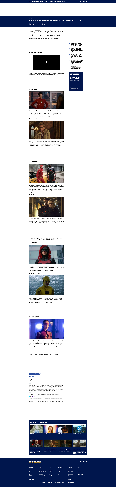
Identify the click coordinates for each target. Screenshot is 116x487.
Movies (45, 1)
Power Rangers (80, 472)
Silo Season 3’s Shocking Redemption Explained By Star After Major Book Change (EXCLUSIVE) (36, 451)
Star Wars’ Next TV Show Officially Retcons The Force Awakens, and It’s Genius (76, 44)
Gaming (51, 1)
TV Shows (30, 18)
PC (58, 474)
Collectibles (59, 1)
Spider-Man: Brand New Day (43, 471)
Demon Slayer (70, 470)
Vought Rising (51, 475)
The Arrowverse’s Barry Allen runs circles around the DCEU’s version (42, 110)
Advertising (50, 482)
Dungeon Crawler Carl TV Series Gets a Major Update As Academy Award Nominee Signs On (77, 50)
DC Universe (37, 30)
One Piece (69, 475)
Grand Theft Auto (80, 474)
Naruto (69, 472)
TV (48, 1)
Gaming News (60, 467)
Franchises (80, 465)
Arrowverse (33, 71)
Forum (63, 1)
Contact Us (44, 482)
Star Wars (79, 470)
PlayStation (60, 472)
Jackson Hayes (32, 23)
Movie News (41, 467)
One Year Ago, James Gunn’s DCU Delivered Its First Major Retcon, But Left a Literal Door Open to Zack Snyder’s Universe (79, 436)
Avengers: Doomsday (42, 475)
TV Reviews (50, 468)
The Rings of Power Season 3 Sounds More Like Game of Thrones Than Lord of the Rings (77, 62)
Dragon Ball (70, 468)
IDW (29, 474)
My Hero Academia (71, 474)
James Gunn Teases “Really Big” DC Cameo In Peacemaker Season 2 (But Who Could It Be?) (49, 239)
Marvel (30, 470)
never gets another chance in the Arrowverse (48, 343)
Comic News (31, 467)
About (55, 482)
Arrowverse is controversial (43, 266)
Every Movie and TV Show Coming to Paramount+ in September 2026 (45, 379)
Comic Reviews (31, 468)
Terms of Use (76, 88)
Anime (54, 1)
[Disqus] (46, 393)
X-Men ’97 (50, 471)
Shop (50, 479)
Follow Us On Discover (34, 373)
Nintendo (59, 470)
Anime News (70, 467)
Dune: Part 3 (41, 474)
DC (29, 471)
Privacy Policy (76, 89)
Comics (41, 1)
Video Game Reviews (61, 468)
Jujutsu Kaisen (70, 471)
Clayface (40, 472)
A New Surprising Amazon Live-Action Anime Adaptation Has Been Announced (36, 436)
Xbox (59, 471)
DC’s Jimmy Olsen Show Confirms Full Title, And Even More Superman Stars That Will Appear (50, 436)
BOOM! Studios (31, 475)
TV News (50, 467)
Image (30, 472)
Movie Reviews (41, 468)
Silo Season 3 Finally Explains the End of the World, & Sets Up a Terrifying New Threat (64, 450)
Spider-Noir (50, 470)
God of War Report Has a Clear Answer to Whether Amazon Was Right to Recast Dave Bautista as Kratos (64, 436)
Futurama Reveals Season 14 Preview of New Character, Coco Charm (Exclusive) (77, 67)
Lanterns (50, 474)
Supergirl (40, 470)
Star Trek (79, 471)
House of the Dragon (52, 472)
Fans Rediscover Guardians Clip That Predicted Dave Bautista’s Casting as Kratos (50, 450)
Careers (59, 482)
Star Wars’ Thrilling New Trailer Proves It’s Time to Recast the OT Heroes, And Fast (76, 56)
